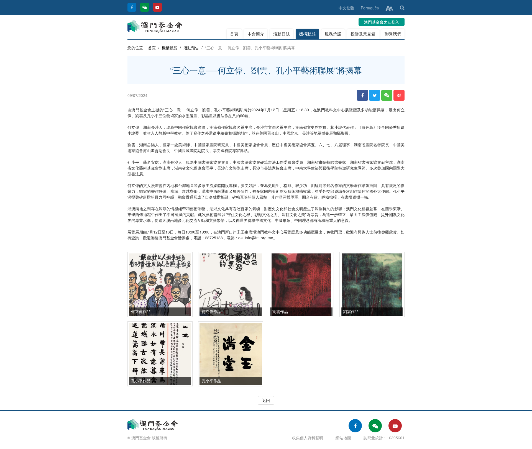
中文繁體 (346, 8)
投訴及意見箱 (363, 34)
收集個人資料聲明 (307, 437)
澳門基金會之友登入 (381, 22)
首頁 (234, 34)
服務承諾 (333, 34)
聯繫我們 (393, 34)
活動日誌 (281, 34)
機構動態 (307, 34)
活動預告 (191, 47)
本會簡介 (255, 34)
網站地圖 (343, 437)
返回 (266, 400)
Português (370, 8)
